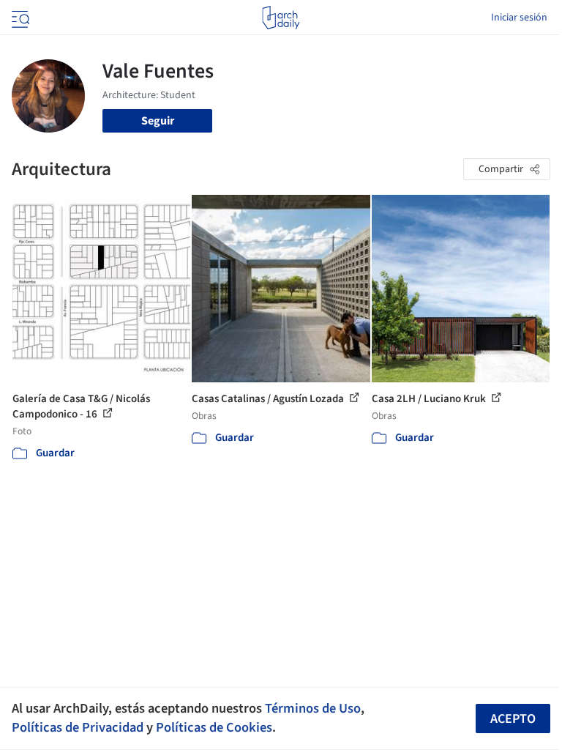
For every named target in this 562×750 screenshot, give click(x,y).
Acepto (513, 719)
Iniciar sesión (519, 17)
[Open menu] (19, 17)
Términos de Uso (313, 708)
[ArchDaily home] (280, 17)
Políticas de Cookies (214, 727)
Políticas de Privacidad (77, 727)
